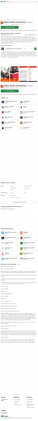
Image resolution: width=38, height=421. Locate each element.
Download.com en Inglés (17, 404)
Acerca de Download (17, 399)
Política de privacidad (30, 399)
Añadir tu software (16, 401)
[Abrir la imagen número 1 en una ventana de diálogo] (14, 74)
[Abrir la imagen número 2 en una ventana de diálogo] (23, 74)
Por (5, 24)
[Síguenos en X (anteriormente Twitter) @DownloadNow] (4, 413)
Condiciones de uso (30, 401)
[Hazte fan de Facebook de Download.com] (2, 413)
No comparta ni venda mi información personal (30, 405)
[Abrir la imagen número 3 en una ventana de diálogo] (32, 74)
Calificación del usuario (14, 24)
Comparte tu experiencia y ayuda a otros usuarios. (27, 30)
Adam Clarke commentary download (7, 208)
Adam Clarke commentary (18, 22)
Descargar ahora (10, 27)
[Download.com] (3, 1)
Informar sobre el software (19, 202)
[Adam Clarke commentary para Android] (2, 22)
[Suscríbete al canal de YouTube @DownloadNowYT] (6, 413)
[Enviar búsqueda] (8, 1)
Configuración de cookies (30, 407)
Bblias (19, 264)
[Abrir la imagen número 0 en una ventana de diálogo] (5, 74)
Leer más (36, 34)
